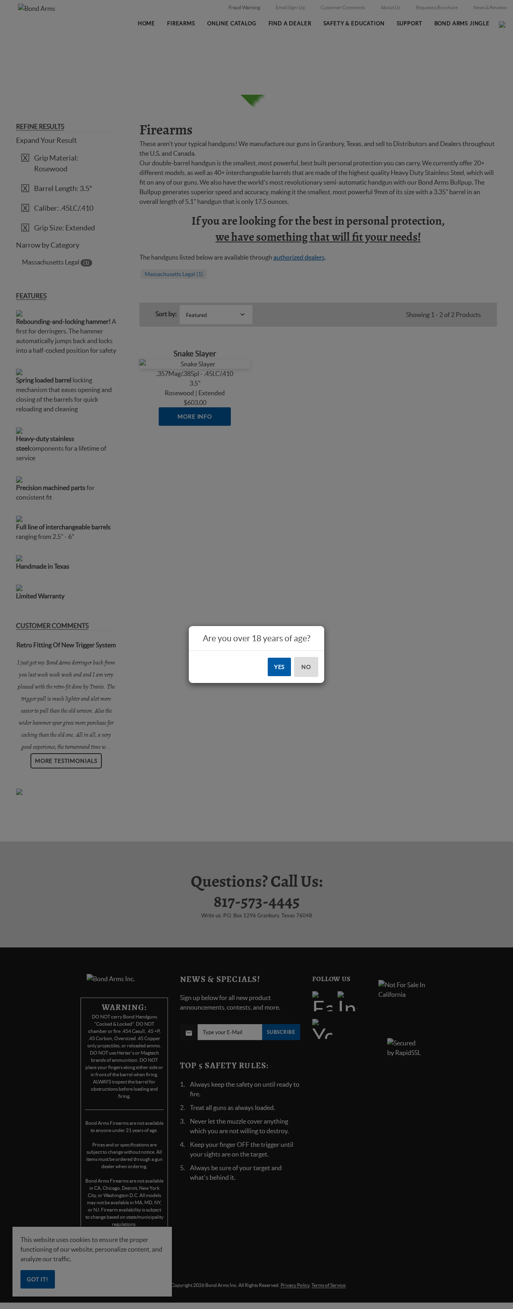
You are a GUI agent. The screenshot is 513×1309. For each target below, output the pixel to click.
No (306, 667)
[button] (512, 1308)
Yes (279, 667)
